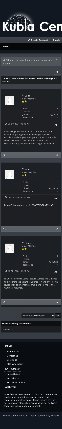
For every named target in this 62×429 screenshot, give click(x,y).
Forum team (12, 351)
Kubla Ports (12, 378)
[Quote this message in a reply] (57, 155)
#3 (55, 272)
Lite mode (11, 360)
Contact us (12, 355)
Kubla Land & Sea (15, 382)
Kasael (28, 242)
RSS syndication (14, 364)
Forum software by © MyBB (45, 415)
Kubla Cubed (13, 374)
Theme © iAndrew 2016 (15, 415)
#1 (55, 124)
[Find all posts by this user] (4, 155)
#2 (55, 198)
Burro (27, 95)
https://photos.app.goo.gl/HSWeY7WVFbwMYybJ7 (28, 205)
